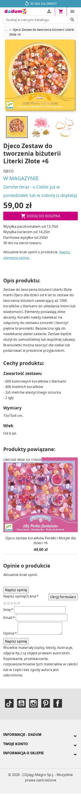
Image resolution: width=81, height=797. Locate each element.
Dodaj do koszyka (40, 216)
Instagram (33, 703)
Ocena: (32, 596)
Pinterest (45, 703)
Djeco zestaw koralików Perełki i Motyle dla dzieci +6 (40, 540)
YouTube (21, 703)
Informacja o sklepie (23, 753)
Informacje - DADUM (22, 734)
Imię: (8, 609)
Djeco (8, 171)
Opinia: (10, 633)
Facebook (57, 703)
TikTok (9, 703)
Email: (9, 617)
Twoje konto (15, 743)
